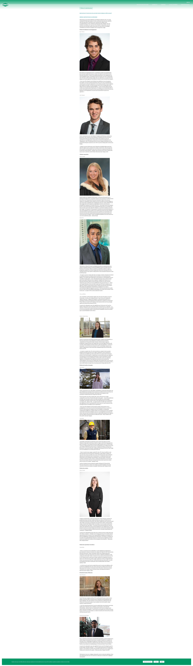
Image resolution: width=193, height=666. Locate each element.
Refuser (162, 661)
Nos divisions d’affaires (143, 4)
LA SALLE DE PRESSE (173, 4)
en (187, 2)
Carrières (163, 4)
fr (189, 2)
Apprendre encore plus (147, 661)
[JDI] (68, 5)
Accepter (156, 661)
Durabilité (154, 4)
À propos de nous (185, 4)
